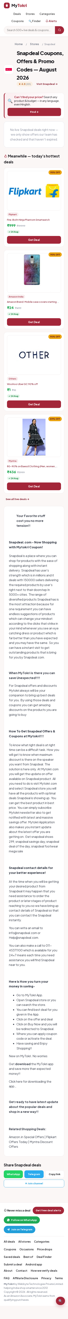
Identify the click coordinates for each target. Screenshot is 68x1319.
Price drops (44, 1249)
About (8, 1270)
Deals (17, 13)
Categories (47, 13)
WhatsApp (13, 1174)
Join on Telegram (21, 1229)
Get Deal (34, 239)
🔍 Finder (35, 21)
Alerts (52, 21)
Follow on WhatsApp (24, 1219)
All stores (24, 1241)
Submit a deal (13, 1264)
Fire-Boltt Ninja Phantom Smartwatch (28, 219)
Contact (21, 1270)
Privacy (46, 1278)
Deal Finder (44, 1256)
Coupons (17, 21)
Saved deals (12, 1256)
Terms (59, 1278)
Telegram (34, 1174)
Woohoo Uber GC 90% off (22, 384)
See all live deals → (17, 499)
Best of (28, 1256)
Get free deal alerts (48, 1210)
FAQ (6, 1278)
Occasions (26, 1249)
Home (19, 44)
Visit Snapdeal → (47, 83)
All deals (9, 1241)
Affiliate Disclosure (25, 1278)
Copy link (54, 1174)
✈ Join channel (34, 1183)
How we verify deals (44, 1270)
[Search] (59, 30)
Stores (30, 13)
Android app (34, 1264)
